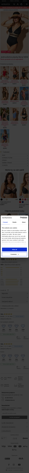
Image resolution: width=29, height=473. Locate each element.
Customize (14, 254)
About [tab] (24, 222)
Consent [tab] (5, 222)
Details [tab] (15, 222)
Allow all (14, 249)
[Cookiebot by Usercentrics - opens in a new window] (20, 218)
